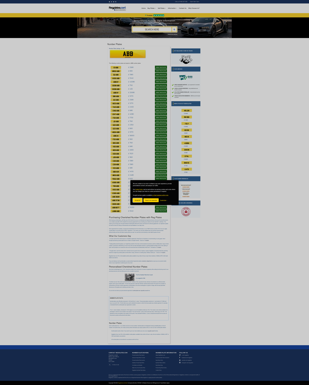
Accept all (137, 200)
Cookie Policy (139, 189)
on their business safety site (160, 195)
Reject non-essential (151, 200)
